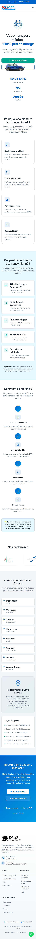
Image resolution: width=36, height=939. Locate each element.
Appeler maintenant (19, 798)
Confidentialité (21, 932)
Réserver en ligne (19, 792)
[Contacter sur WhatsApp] (31, 934)
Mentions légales (10, 932)
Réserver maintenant (19, 60)
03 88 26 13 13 (19, 67)
